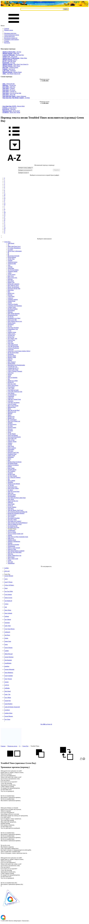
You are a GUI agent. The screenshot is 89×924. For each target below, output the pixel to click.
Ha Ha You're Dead (13, 352)
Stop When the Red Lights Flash (17, 497)
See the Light (11, 474)
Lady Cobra (11, 388)
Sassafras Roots (12, 469)
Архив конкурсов (9, 36)
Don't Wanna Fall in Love (15, 321)
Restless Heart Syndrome (14, 462)
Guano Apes (7, 641)
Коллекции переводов (10, 38)
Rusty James (11, 468)
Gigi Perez (7, 635)
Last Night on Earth (13, 390)
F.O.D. (9, 330)
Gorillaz (6, 568)
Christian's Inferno (13, 299)
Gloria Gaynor (8, 597)
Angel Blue (11, 268)
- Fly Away (8, 90)
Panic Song (11, 446)
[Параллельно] (14, 759)
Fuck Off (10, 341)
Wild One (10, 554)
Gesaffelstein (7, 663)
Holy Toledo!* (12, 362)
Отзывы (6, 41)
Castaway (10, 298)
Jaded (9, 376)
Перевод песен (8, 30)
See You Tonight (12, 476)
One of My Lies (12, 438)
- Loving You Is (9, 107)
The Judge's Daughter (14, 518)
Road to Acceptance (13, 465)
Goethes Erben (8, 713)
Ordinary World (12, 441)
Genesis (6, 682)
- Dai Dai (12, 52)
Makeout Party (12, 407)
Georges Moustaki (9, 669)
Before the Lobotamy (13, 284)
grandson (6, 666)
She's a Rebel (11, 480)
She (9, 479)
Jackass (10, 374)
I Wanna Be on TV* (13, 368)
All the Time (11, 259)
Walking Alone (12, 540)
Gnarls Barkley (8, 704)
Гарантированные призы (11, 35)
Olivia (9, 432)
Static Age (10, 493)
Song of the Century (13, 488)
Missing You (11, 416)
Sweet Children (12, 507)
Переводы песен (12, 746)
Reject (9, 458)
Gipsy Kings (7, 610)
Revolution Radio (12, 463)
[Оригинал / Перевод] (67, 759)
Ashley (10, 273)
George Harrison (8, 657)
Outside (10, 444)
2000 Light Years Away (14, 246)
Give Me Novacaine (13, 346)
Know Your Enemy (13, 385)
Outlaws (10, 443)
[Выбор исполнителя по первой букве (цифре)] (14, 163)
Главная (6, 28)
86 (8, 254)
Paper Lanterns (12, 448)
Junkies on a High (13, 380)
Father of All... (12, 334)
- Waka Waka (15, 58)
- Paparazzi (9, 70)
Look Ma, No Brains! (14, 402)
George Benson (8, 716)
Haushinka (11, 354)
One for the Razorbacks (14, 437)
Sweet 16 (10, 505)
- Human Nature (12, 72)
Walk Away (11, 538)
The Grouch (11, 516)
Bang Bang (11, 280)
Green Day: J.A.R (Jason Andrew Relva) (19, 351)
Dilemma (10, 312)
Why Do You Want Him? (15, 552)
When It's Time (12, 549)
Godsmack (7, 632)
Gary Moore (7, 619)
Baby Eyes (11, 276)
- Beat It (10, 59)
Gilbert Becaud (8, 654)
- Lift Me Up (9, 91)
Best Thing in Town (13, 285)
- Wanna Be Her (8, 83)
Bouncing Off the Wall (14, 288)
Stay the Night (12, 494)
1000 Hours (11, 243)
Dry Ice (10, 326)
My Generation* (12, 419)
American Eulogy (12, 262)
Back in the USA (12, 277)
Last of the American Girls (15, 391)
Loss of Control (12, 404)
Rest (9, 460)
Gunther (6, 650)
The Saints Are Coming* (14, 521)
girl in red (6, 571)
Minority (10, 413)
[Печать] (81, 759)
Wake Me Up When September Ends (18, 536)
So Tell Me (11, 485)
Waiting (10, 535)
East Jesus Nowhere (13, 327)
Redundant (11, 457)
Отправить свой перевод (11, 39)
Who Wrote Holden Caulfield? (16, 551)
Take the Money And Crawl (15, 510)
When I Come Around (14, 547)
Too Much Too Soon (13, 527)
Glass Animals (8, 613)
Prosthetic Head (12, 454)
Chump (10, 302)
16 (8, 245)
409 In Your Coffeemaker (15, 251)
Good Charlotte (8, 675)
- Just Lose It (9, 69)
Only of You (11, 440)
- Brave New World (11, 112)
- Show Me (8, 94)
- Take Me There (9, 61)
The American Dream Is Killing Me (17, 512)
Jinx (9, 379)
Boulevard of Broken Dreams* (16, 513)
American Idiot (12, 263)
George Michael (8, 576)
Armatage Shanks (12, 271)
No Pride (10, 426)
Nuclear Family (12, 427)
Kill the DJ (11, 382)
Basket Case (11, 282)
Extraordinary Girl (13, 329)
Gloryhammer (8, 660)
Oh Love (10, 429)
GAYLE (6, 685)
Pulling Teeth (11, 455)
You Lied (10, 561)
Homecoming (11, 363)
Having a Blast (12, 355)
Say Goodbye (11, 471)
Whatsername (11, 546)
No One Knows (12, 424)
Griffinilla (7, 688)
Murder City (11, 418)
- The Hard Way (13, 55)
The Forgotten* (12, 515)
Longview (10, 401)
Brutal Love (11, 293)
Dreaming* (11, 324)
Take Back (11, 508)
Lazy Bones (11, 393)
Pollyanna (10, 451)
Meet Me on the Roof (13, 410)
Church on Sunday (13, 304)
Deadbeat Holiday (13, 309)
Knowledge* (11, 387)
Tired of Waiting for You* (15, 524)
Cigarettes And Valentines (15, 305)
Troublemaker (11, 530)
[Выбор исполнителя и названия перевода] (14, 137)
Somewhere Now (12, 487)
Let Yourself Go (12, 394)
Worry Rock (11, 557)
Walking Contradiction (14, 541)
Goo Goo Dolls (8, 591)
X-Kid (9, 560)
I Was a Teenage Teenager (15, 371)
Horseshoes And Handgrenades (16, 365)
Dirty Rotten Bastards (14, 313)
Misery (9, 415)
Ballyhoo (10, 279)
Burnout (10, 295)
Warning (10, 543)
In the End (10, 373)
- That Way (9, 109)
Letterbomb (11, 396)
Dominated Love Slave (14, 318)
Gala (5, 607)
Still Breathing (12, 496)
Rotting (10, 466)
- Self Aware (10, 56)
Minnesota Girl (12, 412)
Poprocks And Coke (13, 452)
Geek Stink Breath (13, 344)
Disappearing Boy (13, 315)
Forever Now (11, 340)
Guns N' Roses (8, 582)
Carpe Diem (11, 296)
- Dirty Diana (11, 66)
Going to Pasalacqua (13, 348)
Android (10, 266)
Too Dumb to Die (12, 526)
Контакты (7, 42)
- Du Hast (9, 62)
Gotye (6, 579)
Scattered (10, 472)
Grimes (6, 638)
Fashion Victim (12, 332)
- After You (8, 87)
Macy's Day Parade (13, 405)
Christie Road (11, 301)
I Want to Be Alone (13, 369)
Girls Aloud (7, 691)
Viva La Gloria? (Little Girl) (15, 533)
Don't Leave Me (12, 320)
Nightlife (10, 423)
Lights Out (11, 398)
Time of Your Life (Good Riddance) (17, 522)
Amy (9, 265)
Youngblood (11, 563)
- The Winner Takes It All (11, 73)
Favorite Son (11, 335)
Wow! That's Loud (13, 558)
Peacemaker (11, 449)
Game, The (7, 694)
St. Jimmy (10, 490)
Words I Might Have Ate (14, 555)
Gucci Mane (7, 697)
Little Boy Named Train (14, 399)
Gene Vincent (8, 679)
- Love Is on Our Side (11, 93)
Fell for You (11, 337)
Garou (6, 644)
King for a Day (12, 384)
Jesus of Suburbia (12, 377)
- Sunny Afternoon (14, 96)
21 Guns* (10, 249)
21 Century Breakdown (14, 248)
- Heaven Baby (13, 106)
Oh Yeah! (10, 430)
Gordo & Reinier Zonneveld (12, 707)
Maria (9, 408)
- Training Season (10, 67)
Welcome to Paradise (13, 544)
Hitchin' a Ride (12, 357)
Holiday (10, 360)
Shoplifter (10, 482)
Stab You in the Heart (13, 491)
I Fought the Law (12, 366)
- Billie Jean (11, 53)
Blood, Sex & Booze (13, 287)
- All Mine (16, 98)
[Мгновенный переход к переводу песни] (14, 150)
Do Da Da (10, 316)
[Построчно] (40, 759)
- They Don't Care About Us (15, 64)
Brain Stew (11, 290)
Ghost (5, 588)
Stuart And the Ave (13, 501)
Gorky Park (7, 625)
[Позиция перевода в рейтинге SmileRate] (84, 759)
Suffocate (10, 502)
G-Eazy (6, 604)
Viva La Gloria (12, 532)
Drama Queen (11, 323)
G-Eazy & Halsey (9, 585)
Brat (9, 291)
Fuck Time (11, 343)
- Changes (8, 88)
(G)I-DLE (7, 710)
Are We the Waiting (13, 270)
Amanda (10, 260)
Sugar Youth (11, 504)
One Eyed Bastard (13, 435)
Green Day (11, 349)
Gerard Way (7, 700)
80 (8, 252)
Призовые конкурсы (10, 33)
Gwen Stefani (8, 594)
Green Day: (7, 241)
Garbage (6, 616)
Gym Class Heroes (9, 629)
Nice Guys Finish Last (14, 421)
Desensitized (11, 310)
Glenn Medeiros (8, 672)
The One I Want (12, 519)
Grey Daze (7, 719)
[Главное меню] (14, 24)
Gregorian (7, 622)
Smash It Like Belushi (14, 483)
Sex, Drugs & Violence (14, 477)
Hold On (10, 359)
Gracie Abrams (8, 647)
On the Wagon (12, 433)
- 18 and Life (9, 85)
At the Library (11, 274)
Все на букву (46, 724)
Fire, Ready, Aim (12, 338)
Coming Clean (12, 307)
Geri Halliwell (8, 600)
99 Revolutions (12, 257)
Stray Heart (11, 499)
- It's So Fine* (11, 111)
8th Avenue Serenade (13, 256)
